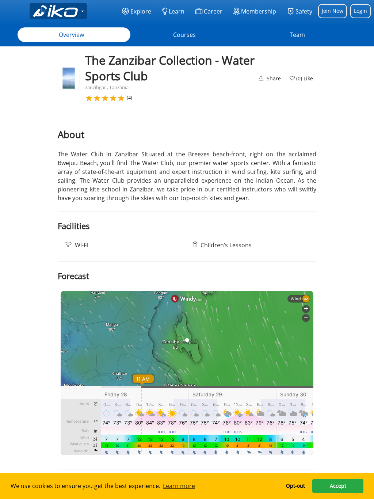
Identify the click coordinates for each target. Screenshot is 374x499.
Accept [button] (338, 485)
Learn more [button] (179, 486)
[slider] (105, 97)
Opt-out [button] (295, 485)
